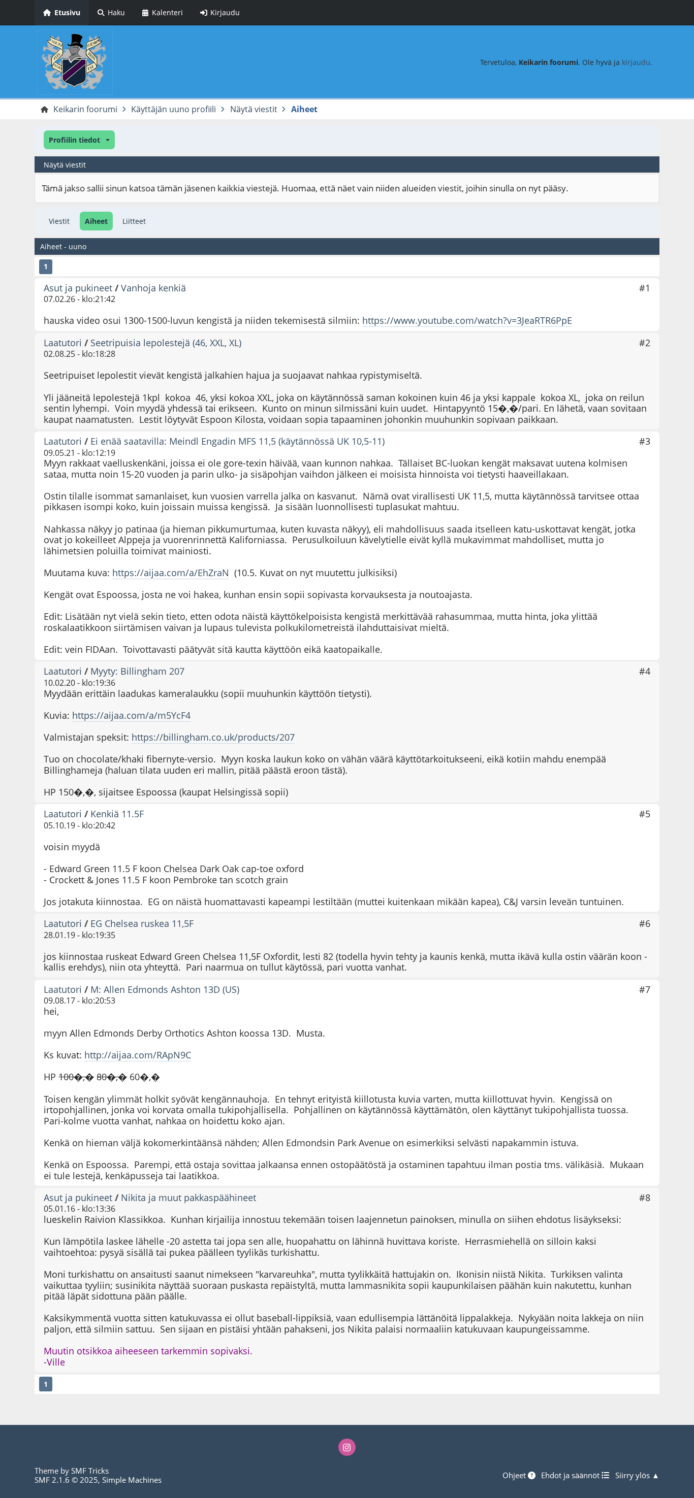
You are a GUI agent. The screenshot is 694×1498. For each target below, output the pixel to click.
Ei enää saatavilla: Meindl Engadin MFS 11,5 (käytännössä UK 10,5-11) (237, 441)
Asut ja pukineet (78, 288)
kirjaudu (636, 62)
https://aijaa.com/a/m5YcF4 (131, 715)
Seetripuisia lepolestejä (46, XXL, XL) (165, 343)
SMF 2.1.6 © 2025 (66, 1480)
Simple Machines (132, 1480)
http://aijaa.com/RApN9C (137, 1055)
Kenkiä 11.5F (117, 814)
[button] (79, 139)
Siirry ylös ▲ (637, 1475)
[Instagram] (347, 1447)
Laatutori (63, 343)
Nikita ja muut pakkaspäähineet (188, 1197)
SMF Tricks (90, 1471)
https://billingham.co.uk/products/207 (213, 737)
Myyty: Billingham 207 (137, 671)
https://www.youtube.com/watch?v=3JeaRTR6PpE (467, 320)
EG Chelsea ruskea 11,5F (142, 923)
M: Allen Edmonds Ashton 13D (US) (164, 989)
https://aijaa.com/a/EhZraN (170, 573)
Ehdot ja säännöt (571, 1475)
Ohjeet (515, 1475)
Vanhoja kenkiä (153, 288)
